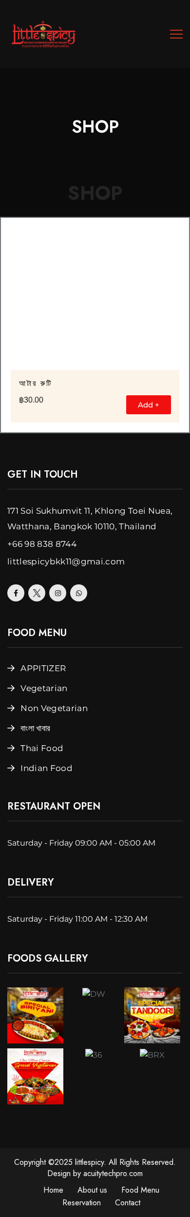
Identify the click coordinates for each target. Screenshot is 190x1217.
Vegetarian (43, 688)
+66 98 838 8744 (41, 544)
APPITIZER (43, 668)
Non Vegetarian (54, 708)
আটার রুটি (35, 383)
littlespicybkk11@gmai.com (66, 561)
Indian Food (46, 768)
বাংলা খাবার (35, 728)
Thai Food (41, 748)
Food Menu (140, 1190)
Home (53, 1190)
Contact (127, 1202)
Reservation (81, 1202)
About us (92, 1190)
